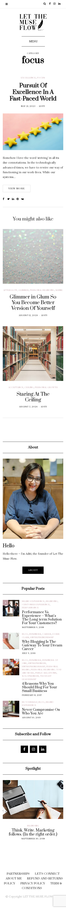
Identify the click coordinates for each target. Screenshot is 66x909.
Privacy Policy (32, 883)
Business (35, 634)
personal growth (46, 387)
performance (30, 607)
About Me (14, 878)
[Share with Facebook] (5, 199)
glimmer (24, 290)
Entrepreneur (37, 663)
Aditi (42, 106)
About (33, 570)
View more (16, 188)
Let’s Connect (47, 874)
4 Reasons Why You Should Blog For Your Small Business (39, 687)
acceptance (15, 387)
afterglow (10, 290)
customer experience (36, 604)
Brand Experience (33, 601)
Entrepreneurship (42, 637)
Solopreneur (30, 676)
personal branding (42, 290)
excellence (28, 78)
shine (59, 290)
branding (52, 601)
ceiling (29, 387)
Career (46, 634)
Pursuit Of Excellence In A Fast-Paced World (33, 92)
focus (41, 78)
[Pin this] (18, 199)
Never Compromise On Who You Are (41, 711)
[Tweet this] (9, 199)
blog (25, 634)
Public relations (46, 673)
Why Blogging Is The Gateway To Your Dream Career (42, 645)
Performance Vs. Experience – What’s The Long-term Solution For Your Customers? (42, 617)
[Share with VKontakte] (23, 199)
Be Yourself (29, 702)
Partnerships (18, 874)
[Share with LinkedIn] (14, 199)
